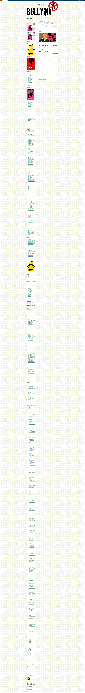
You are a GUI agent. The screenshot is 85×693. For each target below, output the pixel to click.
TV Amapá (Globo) (30, 230)
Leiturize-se (29, 106)
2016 (28, 185)
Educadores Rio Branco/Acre (31, 159)
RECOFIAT (29, 173)
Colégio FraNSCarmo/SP (30, 143)
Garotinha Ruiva (30, 75)
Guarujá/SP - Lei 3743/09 (31, 338)
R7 (28, 218)
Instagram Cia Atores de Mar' (31, 662)
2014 (28, 187)
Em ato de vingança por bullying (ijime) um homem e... (32, 629)
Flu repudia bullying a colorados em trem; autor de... (32, 529)
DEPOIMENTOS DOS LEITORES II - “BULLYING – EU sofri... (32, 414)
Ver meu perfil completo (29, 689)
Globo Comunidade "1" (30, 205)
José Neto (29, 293)
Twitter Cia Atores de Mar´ (31, 663)
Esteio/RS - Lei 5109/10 (30, 335)
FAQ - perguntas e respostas (31, 126)
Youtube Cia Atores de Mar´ (31, 664)
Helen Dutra (29, 76)
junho (29, 638)
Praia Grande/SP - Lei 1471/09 (31, 357)
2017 (28, 184)
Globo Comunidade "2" (30, 206)
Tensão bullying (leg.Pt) (31, 412)
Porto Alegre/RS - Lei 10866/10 (31, 356)
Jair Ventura (29, 292)
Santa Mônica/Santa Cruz (31, 179)
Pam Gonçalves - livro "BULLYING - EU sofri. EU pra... (32, 484)
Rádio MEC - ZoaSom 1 (30, 221)
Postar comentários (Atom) (43, 79)
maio (29, 639)
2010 (28, 650)
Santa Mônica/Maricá (30, 177)
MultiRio (29, 216)
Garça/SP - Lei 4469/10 (30, 337)
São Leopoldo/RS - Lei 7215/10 (31, 371)
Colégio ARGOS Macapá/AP (31, 140)
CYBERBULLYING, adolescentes (31, 385)
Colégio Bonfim (29, 142)
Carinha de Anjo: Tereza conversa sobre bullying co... (31, 623)
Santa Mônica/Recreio (30, 178)
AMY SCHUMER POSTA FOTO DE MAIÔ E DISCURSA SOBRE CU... (32, 593)
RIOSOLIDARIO (30, 174)
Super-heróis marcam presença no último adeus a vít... (32, 539)
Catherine (42, 47)
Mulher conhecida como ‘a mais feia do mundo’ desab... (31, 500)
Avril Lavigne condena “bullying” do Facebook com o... (32, 443)
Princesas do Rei (30, 79)
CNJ (28, 384)
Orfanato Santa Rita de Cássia (31, 251)
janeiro (29, 643)
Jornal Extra (29, 209)
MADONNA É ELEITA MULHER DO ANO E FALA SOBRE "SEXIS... (32, 541)
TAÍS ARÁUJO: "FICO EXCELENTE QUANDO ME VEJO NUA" (32, 610)
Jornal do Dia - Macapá (30, 208)
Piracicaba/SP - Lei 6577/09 (31, 353)
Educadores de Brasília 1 (31, 157)
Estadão (29, 199)
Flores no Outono (30, 74)
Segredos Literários (30, 82)
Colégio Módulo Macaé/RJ (31, 144)
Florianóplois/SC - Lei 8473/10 (31, 336)
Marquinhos (29, 294)
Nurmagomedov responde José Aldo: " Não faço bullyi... (31, 451)
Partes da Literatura (30, 77)
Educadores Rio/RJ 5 (30, 164)
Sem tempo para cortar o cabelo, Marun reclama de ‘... (32, 481)
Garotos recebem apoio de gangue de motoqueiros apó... (31, 547)
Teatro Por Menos (30, 229)
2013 (28, 188)
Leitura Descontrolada (30, 105)
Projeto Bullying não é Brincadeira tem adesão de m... (32, 581)
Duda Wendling (29, 289)
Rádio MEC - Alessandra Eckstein (31, 220)
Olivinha (29, 295)
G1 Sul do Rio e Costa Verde (31, 200)
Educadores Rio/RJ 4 (30, 163)
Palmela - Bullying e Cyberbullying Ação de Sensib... (31, 553)
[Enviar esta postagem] (52, 53)
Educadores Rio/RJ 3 (30, 162)
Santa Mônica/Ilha (30, 176)
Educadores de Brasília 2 (31, 158)
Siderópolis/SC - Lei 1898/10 (31, 373)
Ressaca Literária (30, 80)
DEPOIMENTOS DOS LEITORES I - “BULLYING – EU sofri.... (32, 417)
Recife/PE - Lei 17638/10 (30, 359)
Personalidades (29, 85)
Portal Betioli (29, 217)
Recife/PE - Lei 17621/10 (30, 358)
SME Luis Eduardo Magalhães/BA (31, 181)
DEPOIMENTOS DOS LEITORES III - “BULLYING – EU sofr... (32, 411)
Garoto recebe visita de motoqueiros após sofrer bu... (32, 523)
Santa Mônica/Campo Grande (31, 175)
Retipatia (29, 81)
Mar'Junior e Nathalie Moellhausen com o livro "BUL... (32, 472)
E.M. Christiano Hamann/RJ (31, 149)
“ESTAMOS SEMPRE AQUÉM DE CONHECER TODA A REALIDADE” (32, 578)
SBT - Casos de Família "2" (31, 228)
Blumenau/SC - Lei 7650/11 (31, 322)
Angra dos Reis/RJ (30, 134)
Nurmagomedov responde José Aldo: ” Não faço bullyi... (31, 456)
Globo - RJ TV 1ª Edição (30, 202)
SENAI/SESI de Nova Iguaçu (31, 180)
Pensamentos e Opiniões (31, 78)
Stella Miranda (29, 296)
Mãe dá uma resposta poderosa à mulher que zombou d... (31, 615)
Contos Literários (30, 73)
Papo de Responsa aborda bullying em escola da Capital (31, 597)
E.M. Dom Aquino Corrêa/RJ (31, 243)
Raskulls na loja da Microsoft (48, 47)
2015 (28, 186)
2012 (28, 648)
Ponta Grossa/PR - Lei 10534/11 (31, 354)
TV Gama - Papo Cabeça (31, 231)
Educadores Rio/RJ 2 (30, 161)
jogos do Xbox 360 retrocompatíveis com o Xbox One (48, 27)
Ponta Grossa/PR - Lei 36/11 (31, 355)
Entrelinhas (29, 103)
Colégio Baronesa (30, 141)
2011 (28, 649)
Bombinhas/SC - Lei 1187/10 (31, 323)
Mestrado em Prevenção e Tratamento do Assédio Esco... (31, 475)
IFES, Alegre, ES (30, 250)
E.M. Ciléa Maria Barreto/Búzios (31, 242)
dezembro (30, 409)
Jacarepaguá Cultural (30, 207)
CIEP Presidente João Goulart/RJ (31, 240)
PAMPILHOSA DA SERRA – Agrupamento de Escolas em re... (32, 556)
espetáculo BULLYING (30, 17)
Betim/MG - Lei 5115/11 (30, 321)
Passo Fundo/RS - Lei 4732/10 (31, 351)
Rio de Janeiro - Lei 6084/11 (31, 361)
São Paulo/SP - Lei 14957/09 (31, 372)
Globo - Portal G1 (30, 201)
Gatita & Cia (29, 104)
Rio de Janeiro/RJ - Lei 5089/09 (31, 362)
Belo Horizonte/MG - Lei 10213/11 (31, 320)
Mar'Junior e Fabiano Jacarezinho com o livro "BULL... (31, 454)
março (29, 641)
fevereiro (30, 642)
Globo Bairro (29, 204)
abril (29, 640)
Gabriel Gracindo (30, 291)
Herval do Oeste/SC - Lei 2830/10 (31, 339)
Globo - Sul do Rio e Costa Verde (31, 203)
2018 (28, 275)
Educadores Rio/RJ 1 (30, 160)
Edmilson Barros (30, 290)
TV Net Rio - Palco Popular (31, 232)
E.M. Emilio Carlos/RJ (30, 150)
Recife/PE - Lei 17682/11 (30, 360)
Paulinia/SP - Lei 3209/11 (30, 352)
